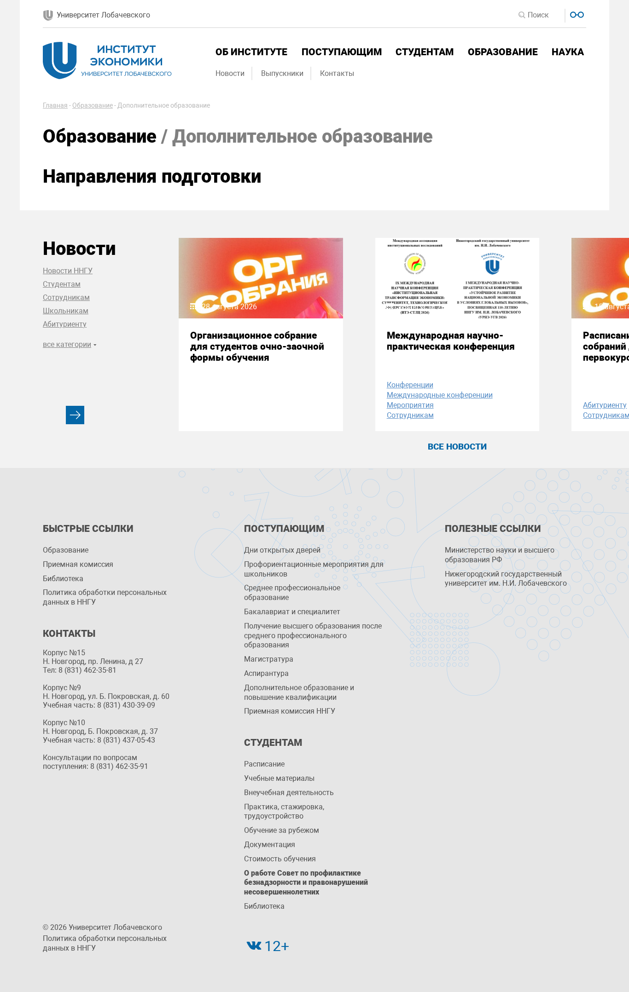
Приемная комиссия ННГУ (289, 711)
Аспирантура (266, 673)
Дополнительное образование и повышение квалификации (299, 692)
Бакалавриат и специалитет (292, 611)
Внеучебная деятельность (289, 792)
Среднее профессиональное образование (292, 592)
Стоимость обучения (280, 858)
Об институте (251, 52)
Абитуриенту (65, 324)
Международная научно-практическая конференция (451, 341)
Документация (269, 844)
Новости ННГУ (68, 270)
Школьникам (65, 310)
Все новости (457, 446)
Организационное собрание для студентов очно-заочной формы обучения (257, 346)
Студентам (425, 52)
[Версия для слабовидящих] (575, 13)
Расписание (264, 764)
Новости (230, 73)
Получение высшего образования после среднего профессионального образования (313, 636)
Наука (568, 52)
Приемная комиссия (78, 564)
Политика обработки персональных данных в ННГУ (105, 597)
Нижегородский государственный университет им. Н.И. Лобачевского (506, 579)
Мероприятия (410, 405)
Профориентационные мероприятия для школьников (314, 569)
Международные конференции (440, 395)
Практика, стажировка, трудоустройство (284, 811)
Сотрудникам (66, 297)
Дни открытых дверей (282, 550)
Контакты (337, 73)
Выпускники (282, 73)
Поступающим (342, 52)
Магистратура (268, 659)
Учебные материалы (279, 778)
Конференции (410, 385)
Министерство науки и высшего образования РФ (499, 555)
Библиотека (63, 578)
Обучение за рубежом (281, 830)
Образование (503, 52)
